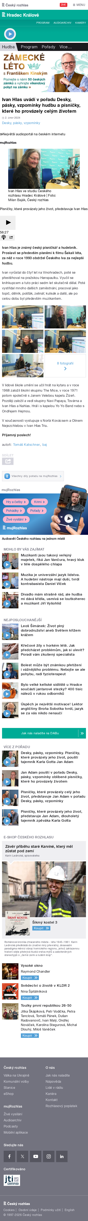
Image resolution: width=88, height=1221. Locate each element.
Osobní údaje (28, 1210)
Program (42, 22)
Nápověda (53, 1081)
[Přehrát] (8, 223)
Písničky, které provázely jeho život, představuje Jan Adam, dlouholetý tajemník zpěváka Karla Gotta (51, 815)
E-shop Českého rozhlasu (29, 837)
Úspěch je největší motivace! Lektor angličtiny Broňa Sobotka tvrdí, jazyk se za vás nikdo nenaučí (52, 708)
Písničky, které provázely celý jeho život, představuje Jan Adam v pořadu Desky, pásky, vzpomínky (53, 796)
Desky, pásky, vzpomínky (21, 123)
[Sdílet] (11, 238)
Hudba (8, 46)
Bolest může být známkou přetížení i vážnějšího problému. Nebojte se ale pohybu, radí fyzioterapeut (53, 669)
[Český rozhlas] (15, 5)
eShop (9, 1094)
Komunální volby (16, 1081)
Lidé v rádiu (54, 1088)
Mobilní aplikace (16, 1132)
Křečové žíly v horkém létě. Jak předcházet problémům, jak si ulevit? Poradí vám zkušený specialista (52, 649)
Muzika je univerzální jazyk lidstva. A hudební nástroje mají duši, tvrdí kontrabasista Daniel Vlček (50, 579)
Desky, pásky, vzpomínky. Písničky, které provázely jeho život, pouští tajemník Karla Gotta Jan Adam (50, 757)
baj (44, 445)
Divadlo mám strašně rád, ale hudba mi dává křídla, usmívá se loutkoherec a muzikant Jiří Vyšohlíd (53, 598)
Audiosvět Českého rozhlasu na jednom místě (33, 538)
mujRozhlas (11, 490)
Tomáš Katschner (26, 445)
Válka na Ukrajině (16, 1075)
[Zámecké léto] (44, 71)
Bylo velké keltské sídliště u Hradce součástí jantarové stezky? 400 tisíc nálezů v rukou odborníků (52, 689)
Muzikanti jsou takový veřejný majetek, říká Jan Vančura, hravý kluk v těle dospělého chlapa (52, 559)
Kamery (80, 22)
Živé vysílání (14, 519)
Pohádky (12, 511)
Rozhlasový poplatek (61, 1106)
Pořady (48, 46)
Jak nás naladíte (58, 1075)
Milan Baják (16, 200)
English (69, 1210)
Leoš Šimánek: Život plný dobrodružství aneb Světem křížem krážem (51, 630)
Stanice (9, 1088)
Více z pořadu (17, 747)
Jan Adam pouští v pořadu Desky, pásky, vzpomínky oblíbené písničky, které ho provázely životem (52, 776)
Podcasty (11, 1126)
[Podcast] (3, 238)
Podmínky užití (51, 1210)
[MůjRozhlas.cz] (8, 143)
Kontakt (52, 1100)
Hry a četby (14, 502)
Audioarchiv (62, 22)
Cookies (9, 1210)
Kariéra (51, 1094)
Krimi (38, 502)
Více (66, 46)
